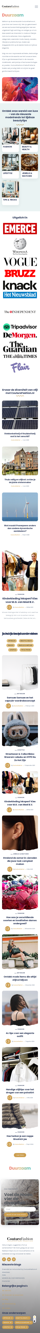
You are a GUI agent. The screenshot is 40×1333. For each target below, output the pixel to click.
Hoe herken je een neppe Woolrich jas (20, 1137)
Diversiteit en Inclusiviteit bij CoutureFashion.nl (19, 1269)
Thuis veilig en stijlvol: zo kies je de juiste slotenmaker (20, 481)
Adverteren (6, 1272)
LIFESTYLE (7, 173)
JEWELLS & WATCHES (27, 174)
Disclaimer (6, 1281)
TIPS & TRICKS (10, 199)
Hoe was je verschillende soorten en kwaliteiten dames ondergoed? (20, 920)
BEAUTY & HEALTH (27, 148)
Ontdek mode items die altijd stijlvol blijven (20, 978)
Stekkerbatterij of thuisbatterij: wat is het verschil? (20, 435)
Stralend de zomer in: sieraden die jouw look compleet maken (20, 861)
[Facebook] (4, 1259)
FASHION (7, 146)
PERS (4, 1275)
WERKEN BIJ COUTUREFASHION (13, 1278)
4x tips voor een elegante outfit (20, 1035)
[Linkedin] (9, 1259)
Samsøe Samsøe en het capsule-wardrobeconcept (20, 699)
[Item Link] (10, 136)
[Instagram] (14, 1259)
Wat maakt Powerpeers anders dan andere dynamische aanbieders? (20, 528)
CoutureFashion (15, 440)
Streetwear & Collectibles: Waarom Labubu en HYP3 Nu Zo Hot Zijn (20, 757)
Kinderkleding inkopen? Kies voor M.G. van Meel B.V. (20, 600)
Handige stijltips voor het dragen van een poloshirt (20, 1091)
